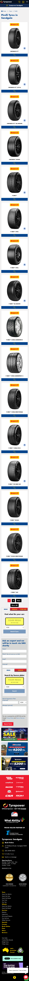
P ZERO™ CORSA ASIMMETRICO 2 (14, 376)
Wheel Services (6, 920)
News (4, 930)
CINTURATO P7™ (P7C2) (14, 87)
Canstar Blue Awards (7, 940)
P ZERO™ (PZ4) (14, 231)
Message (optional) (7, 705)
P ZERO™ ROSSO (14, 520)
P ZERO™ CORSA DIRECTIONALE (14, 412)
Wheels (4, 904)
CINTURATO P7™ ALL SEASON (14, 123)
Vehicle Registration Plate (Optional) (9, 699)
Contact (4, 924)
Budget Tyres (5, 942)
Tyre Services (5, 918)
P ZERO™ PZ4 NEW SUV (14, 484)
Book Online (6, 926)
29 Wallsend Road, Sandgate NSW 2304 (16, 847)
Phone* (11, 654)
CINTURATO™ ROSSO (14, 159)
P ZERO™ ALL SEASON (14, 304)
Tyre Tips (4, 902)
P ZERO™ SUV (14, 592)
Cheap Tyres (5, 944)
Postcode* (5, 664)
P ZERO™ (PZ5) (14, 267)
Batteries (4, 912)
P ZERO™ (14, 195)
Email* (4, 659)
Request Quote (8, 724)
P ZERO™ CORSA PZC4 (14, 448)
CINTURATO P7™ (14, 51)
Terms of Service (20, 718)
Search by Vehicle (6, 894)
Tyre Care (4, 900)
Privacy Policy (9, 718)
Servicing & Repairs (7, 916)
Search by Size (6, 896)
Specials (4, 922)
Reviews (4, 932)
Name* (4, 649)
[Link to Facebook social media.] (14, 977)
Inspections (5, 914)
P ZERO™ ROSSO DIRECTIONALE (14, 556)
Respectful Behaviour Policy (8, 973)
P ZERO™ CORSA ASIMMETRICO (14, 340)
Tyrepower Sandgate (16, 5)
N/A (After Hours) (9, 854)
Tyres (3, 892)
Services (4, 910)
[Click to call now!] (19, 2)
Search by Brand (6, 898)
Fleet (3, 928)
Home (4, 11)
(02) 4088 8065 (10, 851)
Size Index (4, 938)
